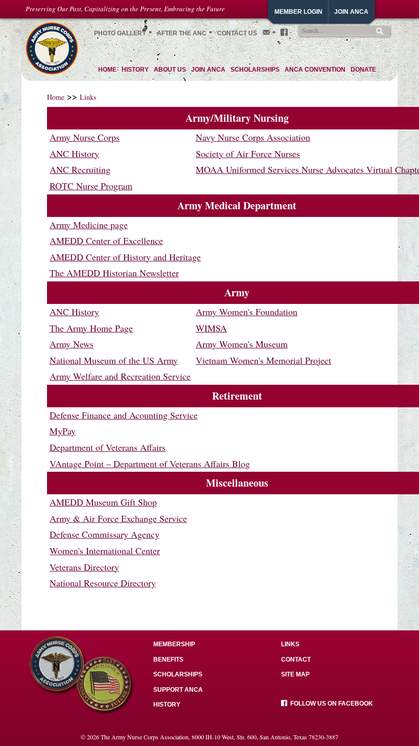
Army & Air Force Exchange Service (118, 518)
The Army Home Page (91, 328)
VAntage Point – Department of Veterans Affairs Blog (150, 463)
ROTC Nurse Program (91, 186)
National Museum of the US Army (114, 360)
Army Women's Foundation (246, 311)
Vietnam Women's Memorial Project (263, 360)
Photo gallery (120, 33)
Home (55, 97)
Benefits (168, 659)
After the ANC (181, 33)
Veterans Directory (84, 567)
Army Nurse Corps (85, 137)
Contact (296, 659)
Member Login (298, 11)
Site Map (295, 674)
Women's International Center (105, 550)
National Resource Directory (103, 583)
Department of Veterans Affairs (108, 447)
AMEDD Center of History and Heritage (125, 257)
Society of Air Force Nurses (248, 153)
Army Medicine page (89, 224)
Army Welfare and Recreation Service (120, 376)
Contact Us (237, 33)
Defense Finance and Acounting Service (124, 415)
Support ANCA (178, 689)
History (166, 704)
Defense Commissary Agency (104, 534)
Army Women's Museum (242, 344)
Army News (72, 344)
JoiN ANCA (351, 11)
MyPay (63, 431)
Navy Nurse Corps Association (253, 137)
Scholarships (177, 674)
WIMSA (211, 328)
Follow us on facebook (330, 703)
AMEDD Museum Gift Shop (103, 502)
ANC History (74, 153)
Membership (174, 644)
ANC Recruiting (80, 169)
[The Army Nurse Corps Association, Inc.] (52, 47)
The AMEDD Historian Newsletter (114, 273)
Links (88, 97)
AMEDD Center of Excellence (106, 240)
